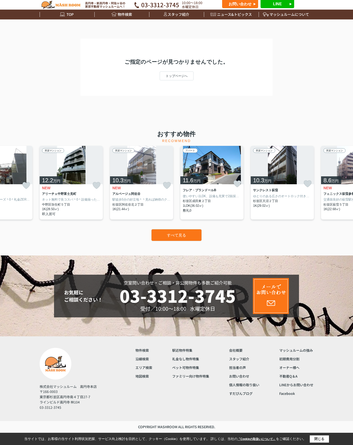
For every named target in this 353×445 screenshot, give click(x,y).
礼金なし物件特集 (185, 358)
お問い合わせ (240, 4)
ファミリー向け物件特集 (190, 376)
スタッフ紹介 (178, 14)
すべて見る (176, 235)
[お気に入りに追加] (26, 185)
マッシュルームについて (289, 14)
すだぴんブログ (241, 393)
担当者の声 (237, 367)
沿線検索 (142, 358)
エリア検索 (143, 367)
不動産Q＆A (288, 376)
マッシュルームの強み (296, 350)
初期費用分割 (289, 358)
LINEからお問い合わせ (296, 384)
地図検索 (142, 376)
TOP (70, 14)
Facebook (287, 393)
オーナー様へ (289, 367)
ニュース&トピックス (234, 14)
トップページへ (177, 76)
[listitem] (71, 183)
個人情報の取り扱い (244, 384)
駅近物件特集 (182, 350)
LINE (277, 4)
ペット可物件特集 (185, 367)
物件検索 (125, 14)
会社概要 (236, 350)
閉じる (319, 439)
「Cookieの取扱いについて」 (256, 439)
